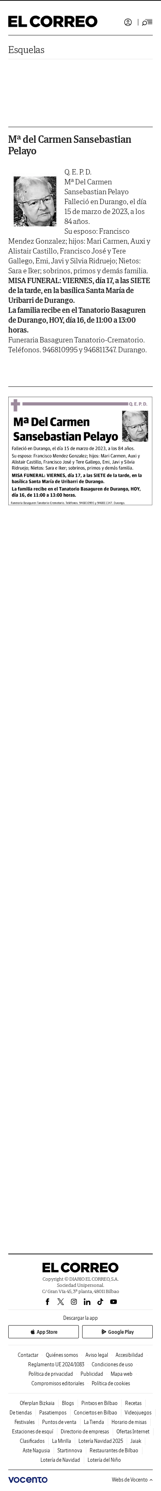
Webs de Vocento (130, 1480)
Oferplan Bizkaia (37, 1403)
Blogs (68, 1403)
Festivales (24, 1422)
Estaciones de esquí (32, 1431)
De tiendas (20, 1413)
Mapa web (122, 1374)
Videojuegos (138, 1413)
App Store (47, 1332)
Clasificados (32, 1441)
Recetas (133, 1403)
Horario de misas (129, 1422)
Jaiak (135, 1441)
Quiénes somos (62, 1355)
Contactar (28, 1355)
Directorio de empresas (85, 1431)
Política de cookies (111, 1383)
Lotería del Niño (104, 1460)
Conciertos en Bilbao (95, 1413)
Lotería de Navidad (60, 1460)
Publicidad (91, 1374)
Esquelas (26, 49)
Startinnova (69, 1450)
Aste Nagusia (36, 1450)
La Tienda (94, 1422)
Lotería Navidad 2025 (100, 1441)
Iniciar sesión (128, 22)
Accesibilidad (129, 1355)
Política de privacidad (50, 1374)
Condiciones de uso (112, 1364)
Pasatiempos (52, 1413)
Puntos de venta (59, 1422)
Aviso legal (96, 1355)
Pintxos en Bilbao (99, 1403)
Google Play (121, 1332)
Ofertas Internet (132, 1431)
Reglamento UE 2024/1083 (56, 1364)
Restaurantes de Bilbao (114, 1450)
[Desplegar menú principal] (147, 22)
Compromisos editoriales (57, 1383)
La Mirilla (61, 1441)
